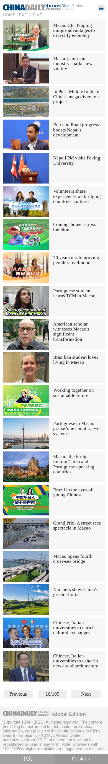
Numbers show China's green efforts (75, 592)
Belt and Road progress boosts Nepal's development (76, 130)
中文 (27, 759)
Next (86, 694)
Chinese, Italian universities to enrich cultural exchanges (74, 628)
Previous (18, 694)
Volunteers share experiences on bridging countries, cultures (77, 196)
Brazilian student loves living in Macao (75, 360)
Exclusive (30, 14)
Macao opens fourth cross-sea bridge (72, 559)
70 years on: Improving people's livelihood (76, 260)
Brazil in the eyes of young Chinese (72, 492)
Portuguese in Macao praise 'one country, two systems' (76, 428)
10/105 (52, 694)
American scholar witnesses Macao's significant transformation (71, 331)
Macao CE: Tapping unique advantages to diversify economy (74, 30)
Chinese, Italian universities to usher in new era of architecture (75, 661)
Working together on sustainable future (73, 393)
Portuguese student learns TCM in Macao (74, 293)
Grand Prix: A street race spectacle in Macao (77, 525)
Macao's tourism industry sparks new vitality (72, 63)
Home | (10, 14)
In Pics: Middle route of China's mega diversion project (76, 96)
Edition (72, 6)
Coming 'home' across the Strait (74, 227)
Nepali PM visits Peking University (76, 160)
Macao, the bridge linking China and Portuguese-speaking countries (73, 464)
